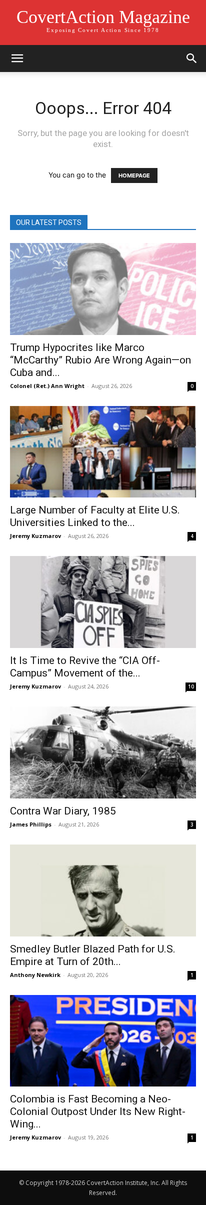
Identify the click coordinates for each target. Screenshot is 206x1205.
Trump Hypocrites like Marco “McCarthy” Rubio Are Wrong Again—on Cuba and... (100, 360)
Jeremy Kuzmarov (35, 536)
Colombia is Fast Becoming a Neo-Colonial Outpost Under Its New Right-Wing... (98, 1111)
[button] (17, 58)
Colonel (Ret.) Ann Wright (47, 386)
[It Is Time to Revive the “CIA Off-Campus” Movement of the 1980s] (103, 602)
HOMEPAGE (134, 175)
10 (191, 686)
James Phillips (31, 824)
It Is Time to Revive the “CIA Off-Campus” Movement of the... (85, 666)
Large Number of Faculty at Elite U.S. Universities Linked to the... (95, 516)
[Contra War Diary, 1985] (103, 752)
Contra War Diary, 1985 (63, 811)
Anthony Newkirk (35, 974)
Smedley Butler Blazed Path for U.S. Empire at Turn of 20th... (93, 955)
